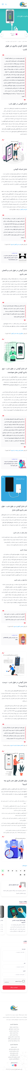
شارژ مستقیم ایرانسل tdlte (14, 1039)
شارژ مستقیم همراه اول (14, 1049)
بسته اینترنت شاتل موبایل (14, 1037)
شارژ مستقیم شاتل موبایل (14, 1057)
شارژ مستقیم (14, 1047)
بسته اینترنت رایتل (14, 1033)
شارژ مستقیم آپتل (14, 1055)
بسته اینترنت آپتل (14, 1035)
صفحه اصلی (24, 41)
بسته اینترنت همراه (14, 1027)
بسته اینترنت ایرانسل (14, 1031)
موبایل (19, 41)
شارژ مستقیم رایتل (14, 1053)
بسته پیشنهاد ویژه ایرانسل (14, 1041)
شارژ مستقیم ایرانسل (14, 1051)
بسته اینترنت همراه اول (14, 1029)
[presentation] (26, 34)
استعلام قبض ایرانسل (14, 1059)
